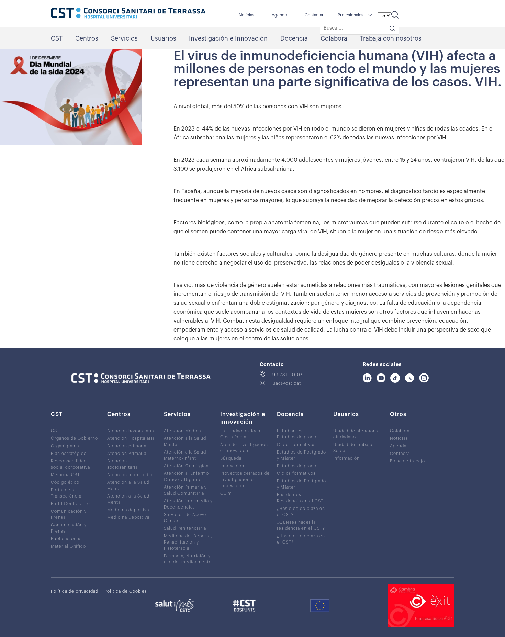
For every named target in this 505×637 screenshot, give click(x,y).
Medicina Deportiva (128, 517)
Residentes (289, 495)
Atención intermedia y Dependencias (188, 504)
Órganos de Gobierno (74, 438)
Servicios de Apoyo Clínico (185, 518)
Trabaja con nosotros (391, 38)
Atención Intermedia (129, 475)
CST (57, 38)
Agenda (279, 15)
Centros (86, 38)
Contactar (314, 15)
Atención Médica (182, 431)
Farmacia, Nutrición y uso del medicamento (188, 559)
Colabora (334, 38)
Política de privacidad (74, 591)
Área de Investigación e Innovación (244, 448)
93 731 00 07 (287, 374)
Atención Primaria (126, 453)
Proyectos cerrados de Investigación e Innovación (245, 479)
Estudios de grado (296, 437)
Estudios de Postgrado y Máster (301, 455)
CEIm (226, 493)
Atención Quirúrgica (186, 466)
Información (346, 458)
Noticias (399, 438)
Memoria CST (65, 475)
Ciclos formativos (296, 445)
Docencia (294, 38)
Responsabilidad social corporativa (70, 464)
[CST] (128, 14)
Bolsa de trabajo (407, 461)
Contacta (400, 453)
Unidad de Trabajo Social (352, 448)
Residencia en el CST (300, 501)
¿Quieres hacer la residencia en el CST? (301, 525)
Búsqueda (231, 458)
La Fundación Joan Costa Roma (240, 434)
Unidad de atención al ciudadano (357, 434)
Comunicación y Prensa (69, 514)
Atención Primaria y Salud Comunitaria (185, 490)
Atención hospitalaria (130, 431)
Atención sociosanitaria (122, 464)
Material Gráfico (68, 546)
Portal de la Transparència (66, 493)
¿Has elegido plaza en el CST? (301, 511)
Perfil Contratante (70, 504)
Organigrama (65, 446)
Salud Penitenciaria (185, 528)
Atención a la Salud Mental (128, 485)
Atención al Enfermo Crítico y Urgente (186, 476)
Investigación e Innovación (228, 38)
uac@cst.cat (286, 383)
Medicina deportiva (128, 510)
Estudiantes (290, 431)
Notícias (246, 15)
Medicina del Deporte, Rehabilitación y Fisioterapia (188, 542)
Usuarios (163, 38)
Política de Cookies (125, 591)
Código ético (65, 482)
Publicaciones (66, 539)
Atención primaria (126, 446)
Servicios (124, 38)
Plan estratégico (69, 453)
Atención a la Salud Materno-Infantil (185, 455)
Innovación (232, 466)
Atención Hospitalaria (131, 438)
